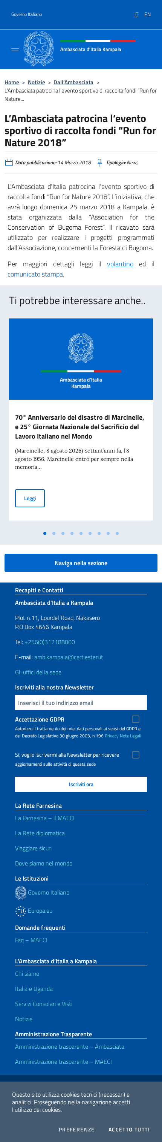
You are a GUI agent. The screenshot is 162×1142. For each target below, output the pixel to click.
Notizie (36, 82)
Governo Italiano (26, 14)
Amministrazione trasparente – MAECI (63, 1061)
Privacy (112, 735)
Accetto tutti (129, 1129)
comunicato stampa (35, 274)
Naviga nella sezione (81, 562)
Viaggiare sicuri (33, 848)
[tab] (44, 533)
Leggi (34, 498)
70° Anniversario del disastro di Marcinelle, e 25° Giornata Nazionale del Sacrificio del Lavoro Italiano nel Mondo (79, 426)
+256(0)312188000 (49, 641)
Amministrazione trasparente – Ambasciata (69, 1046)
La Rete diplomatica (40, 833)
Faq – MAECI (31, 939)
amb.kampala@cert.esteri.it (68, 656)
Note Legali (130, 735)
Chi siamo (27, 973)
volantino (120, 264)
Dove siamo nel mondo (43, 863)
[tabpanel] (81, 422)
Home (12, 82)
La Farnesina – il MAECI (45, 817)
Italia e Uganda (34, 988)
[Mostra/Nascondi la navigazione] (15, 48)
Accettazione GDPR (39, 719)
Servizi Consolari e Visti (43, 1003)
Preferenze (77, 1129)
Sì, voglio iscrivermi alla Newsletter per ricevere (67, 755)
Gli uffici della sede (38, 672)
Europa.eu (39, 910)
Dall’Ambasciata (73, 82)
